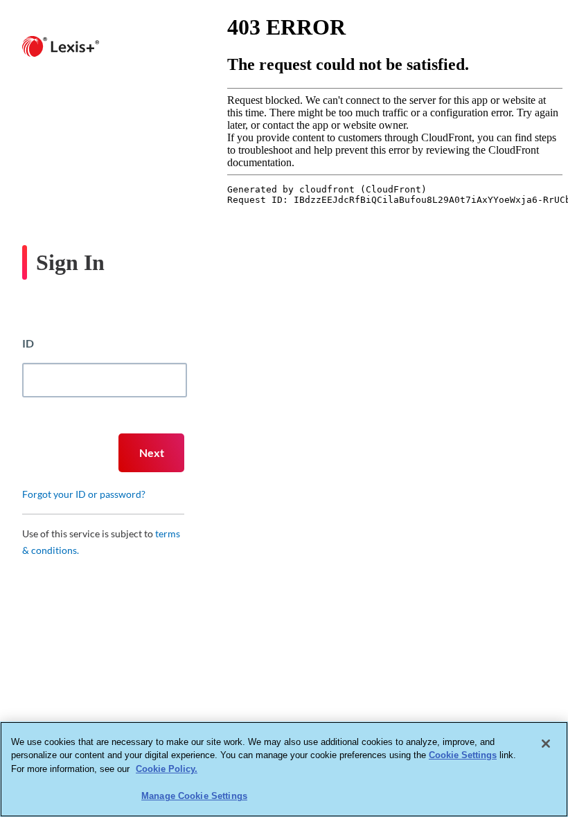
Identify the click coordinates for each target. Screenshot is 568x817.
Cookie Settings (463, 755)
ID (28, 343)
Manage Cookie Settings (194, 796)
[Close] (546, 743)
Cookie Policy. (166, 769)
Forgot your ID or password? (83, 494)
